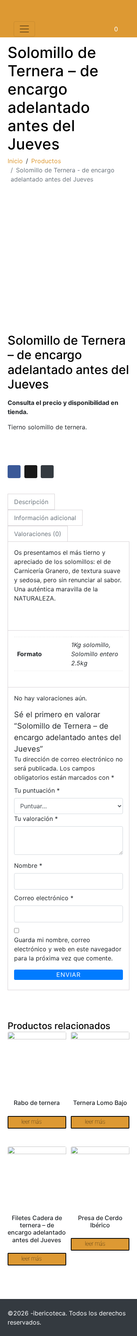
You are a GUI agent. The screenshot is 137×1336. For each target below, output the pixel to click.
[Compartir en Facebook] (14, 471)
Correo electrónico (43, 898)
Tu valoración (36, 818)
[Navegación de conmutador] (24, 29)
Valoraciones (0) (37, 534)
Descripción (31, 502)
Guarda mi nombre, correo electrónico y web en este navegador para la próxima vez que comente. (67, 949)
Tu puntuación (37, 790)
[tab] (31, 502)
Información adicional (45, 518)
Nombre (28, 865)
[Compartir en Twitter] (30, 471)
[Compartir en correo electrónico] (47, 471)
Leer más (31, 1121)
